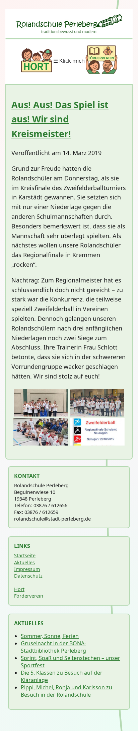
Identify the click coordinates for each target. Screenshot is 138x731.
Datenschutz (28, 576)
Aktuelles (24, 562)
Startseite (25, 555)
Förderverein (28, 596)
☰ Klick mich (69, 60)
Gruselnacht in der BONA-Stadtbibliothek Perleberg (53, 647)
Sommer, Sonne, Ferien (50, 636)
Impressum (27, 569)
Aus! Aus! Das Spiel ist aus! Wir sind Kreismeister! (60, 118)
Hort (19, 589)
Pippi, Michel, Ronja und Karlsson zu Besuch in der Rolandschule (66, 691)
